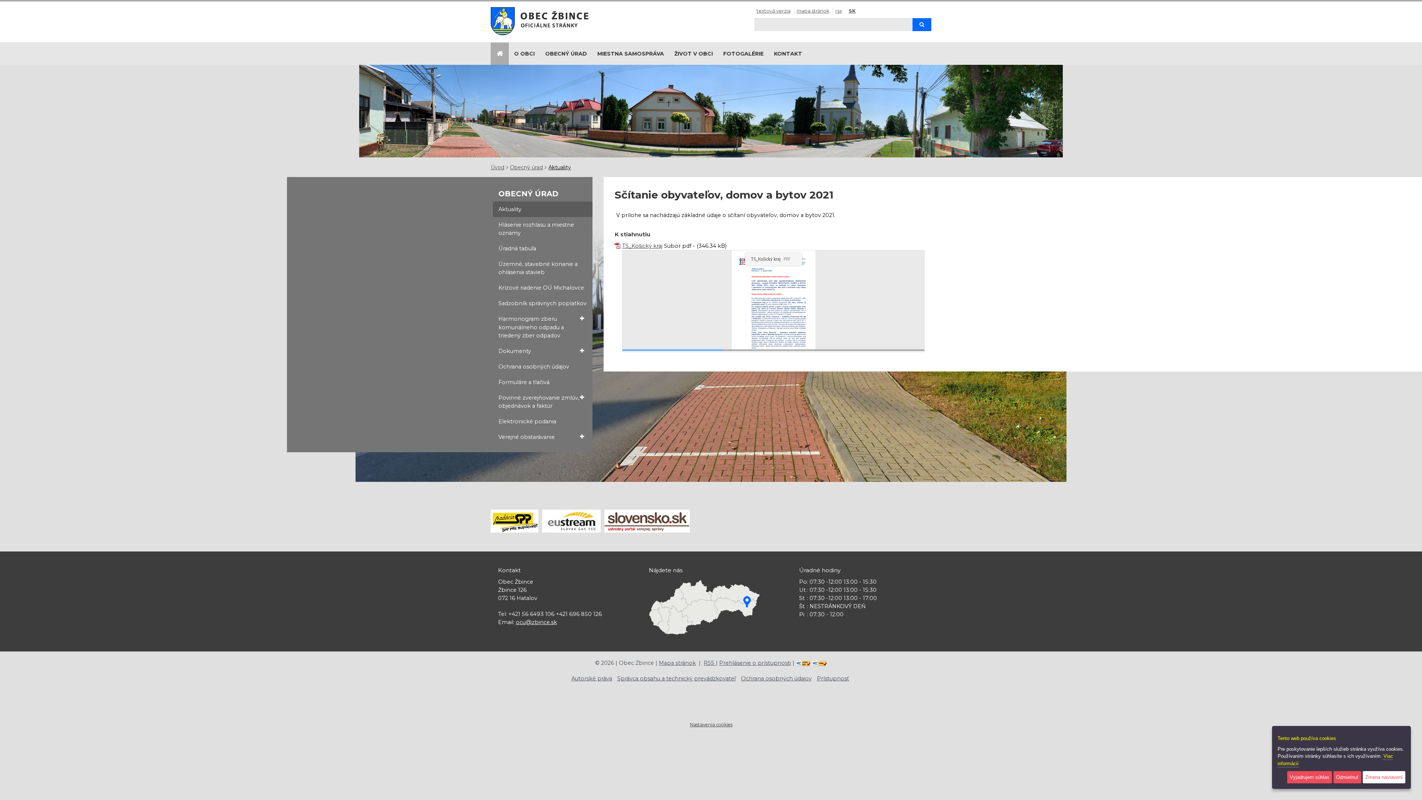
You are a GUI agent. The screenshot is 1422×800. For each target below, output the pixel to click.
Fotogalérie (743, 53)
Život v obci (693, 53)
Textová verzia (774, 11)
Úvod (497, 167)
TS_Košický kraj (642, 246)
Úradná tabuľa (517, 248)
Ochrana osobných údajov (533, 366)
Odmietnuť (1347, 777)
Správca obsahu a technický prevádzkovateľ (676, 678)
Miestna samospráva (630, 53)
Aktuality (559, 167)
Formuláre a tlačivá (524, 382)
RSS (838, 11)
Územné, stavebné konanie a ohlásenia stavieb (538, 268)
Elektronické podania (527, 421)
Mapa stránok (813, 11)
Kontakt (788, 53)
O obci (524, 53)
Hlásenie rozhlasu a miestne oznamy (536, 228)
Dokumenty (514, 351)
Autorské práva (591, 678)
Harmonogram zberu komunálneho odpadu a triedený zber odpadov (531, 327)
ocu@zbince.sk (536, 622)
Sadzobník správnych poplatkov (542, 303)
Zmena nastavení (1384, 777)
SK (852, 11)
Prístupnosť (833, 678)
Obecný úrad (566, 53)
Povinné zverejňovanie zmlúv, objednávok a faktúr (538, 401)
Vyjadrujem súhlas (1309, 777)
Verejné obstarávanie (526, 437)
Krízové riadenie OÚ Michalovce (541, 287)
